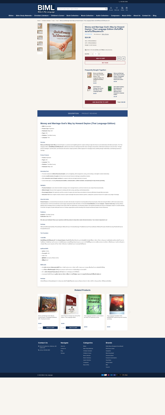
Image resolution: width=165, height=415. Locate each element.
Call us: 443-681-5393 (45, 350)
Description (73, 113)
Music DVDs (126, 15)
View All (108, 367)
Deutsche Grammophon (111, 357)
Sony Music (108, 360)
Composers (115, 15)
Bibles (11, 15)
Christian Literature (41, 15)
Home (38, 20)
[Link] (46, 8)
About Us (136, 15)
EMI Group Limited (110, 348)
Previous (38, 53)
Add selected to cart (100, 102)
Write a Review (105, 34)
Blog (154, 15)
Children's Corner (57, 15)
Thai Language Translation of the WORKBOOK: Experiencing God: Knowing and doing (117, 317)
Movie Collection (87, 15)
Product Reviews (89, 113)
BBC (107, 364)
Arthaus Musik (109, 362)
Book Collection (72, 15)
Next (41, 53)
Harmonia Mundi (109, 355)
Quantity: (87, 53)
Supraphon (108, 350)
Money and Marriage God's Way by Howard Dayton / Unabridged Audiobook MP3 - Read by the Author (119, 76)
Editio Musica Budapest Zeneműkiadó (114, 346)
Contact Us (146, 15)
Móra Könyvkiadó (110, 353)
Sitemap (63, 353)
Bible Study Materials (24, 15)
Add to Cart (100, 58)
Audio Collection (102, 15)
